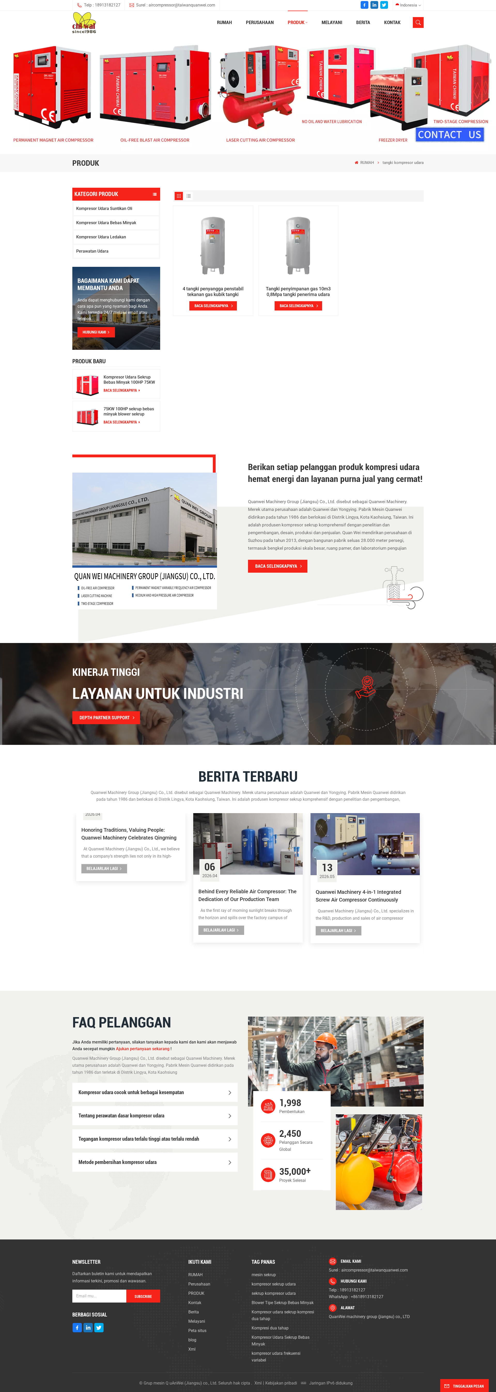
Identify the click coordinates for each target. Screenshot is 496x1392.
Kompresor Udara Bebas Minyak (106, 222)
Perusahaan (260, 22)
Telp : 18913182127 (102, 5)
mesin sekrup (264, 1274)
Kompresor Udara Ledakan (101, 236)
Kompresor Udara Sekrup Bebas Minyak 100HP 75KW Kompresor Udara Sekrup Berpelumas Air (129, 380)
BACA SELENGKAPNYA (121, 390)
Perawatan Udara (92, 251)
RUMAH (224, 22)
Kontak (392, 22)
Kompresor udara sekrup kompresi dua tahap (283, 1315)
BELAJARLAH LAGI (102, 868)
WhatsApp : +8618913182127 (356, 1296)
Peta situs (197, 1330)
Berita (363, 22)
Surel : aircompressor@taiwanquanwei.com (175, 5)
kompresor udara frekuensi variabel (276, 1357)
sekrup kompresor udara (274, 1293)
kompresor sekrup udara (274, 1284)
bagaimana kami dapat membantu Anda (108, 284)
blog (192, 1339)
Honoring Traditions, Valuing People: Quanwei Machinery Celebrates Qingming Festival (128, 834)
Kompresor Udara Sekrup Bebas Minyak (280, 1340)
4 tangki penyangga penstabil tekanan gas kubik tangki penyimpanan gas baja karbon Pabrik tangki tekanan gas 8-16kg (213, 291)
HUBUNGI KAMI (94, 332)
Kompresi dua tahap (270, 1328)
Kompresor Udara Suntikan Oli (104, 208)
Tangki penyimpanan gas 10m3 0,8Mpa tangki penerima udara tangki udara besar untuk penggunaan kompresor (298, 291)
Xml (192, 1349)
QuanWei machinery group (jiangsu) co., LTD (369, 1316)
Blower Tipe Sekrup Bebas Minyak (283, 1302)
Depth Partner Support (105, 717)
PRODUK (296, 22)
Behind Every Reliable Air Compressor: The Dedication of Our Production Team (247, 895)
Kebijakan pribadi (281, 1383)
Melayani (332, 22)
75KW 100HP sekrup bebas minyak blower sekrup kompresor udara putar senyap (129, 411)
